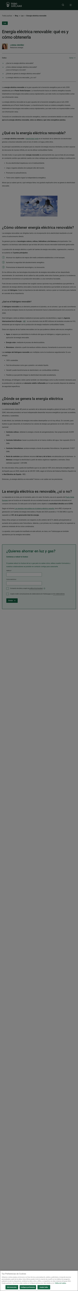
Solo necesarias (12, 1287)
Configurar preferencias (28, 1287)
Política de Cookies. (60, 1283)
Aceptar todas (44, 1287)
